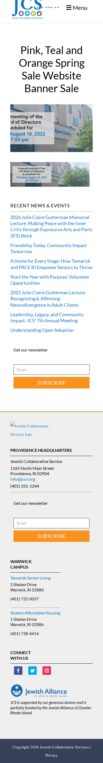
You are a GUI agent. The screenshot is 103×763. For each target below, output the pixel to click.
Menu (80, 7)
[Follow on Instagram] (47, 670)
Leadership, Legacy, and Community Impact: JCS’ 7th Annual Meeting (46, 317)
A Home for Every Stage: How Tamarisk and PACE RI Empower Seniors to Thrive (51, 264)
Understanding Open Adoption (42, 330)
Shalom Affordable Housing (35, 612)
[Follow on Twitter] (32, 670)
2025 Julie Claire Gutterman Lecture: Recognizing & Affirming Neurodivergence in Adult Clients (48, 298)
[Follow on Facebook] (18, 670)
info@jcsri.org (22, 478)
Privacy (51, 755)
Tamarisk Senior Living (30, 577)
